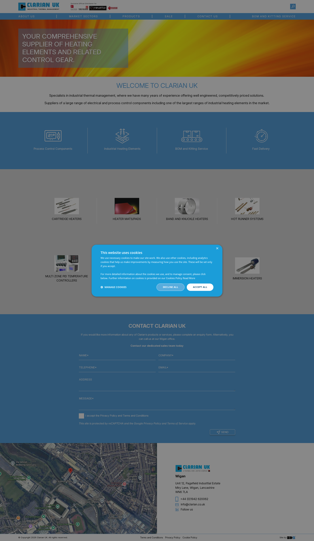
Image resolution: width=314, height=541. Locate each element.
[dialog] (157, 271)
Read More (189, 278)
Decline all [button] (170, 287)
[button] (113, 287)
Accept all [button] (200, 287)
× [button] (217, 248)
